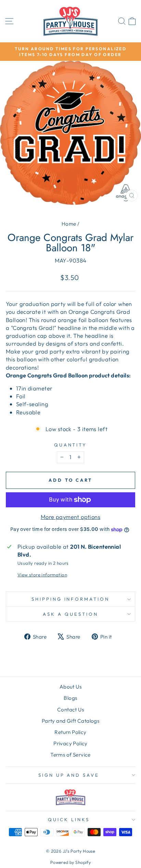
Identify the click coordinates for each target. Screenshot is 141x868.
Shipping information (70, 599)
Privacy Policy (70, 743)
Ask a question (70, 614)
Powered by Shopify (70, 862)
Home (69, 224)
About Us (70, 686)
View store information (42, 574)
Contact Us (70, 709)
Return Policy (70, 732)
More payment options (70, 516)
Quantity (70, 445)
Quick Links (69, 819)
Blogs (70, 698)
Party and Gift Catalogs (71, 721)
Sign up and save (69, 775)
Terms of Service (70, 754)
